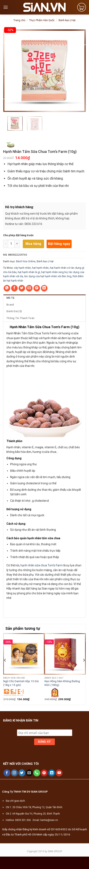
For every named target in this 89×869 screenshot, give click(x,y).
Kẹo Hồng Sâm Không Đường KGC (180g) (62, 682)
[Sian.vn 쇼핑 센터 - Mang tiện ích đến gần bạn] (44, 7)
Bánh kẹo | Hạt (67, 20)
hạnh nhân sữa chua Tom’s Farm (41, 565)
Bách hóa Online (25, 261)
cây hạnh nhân (22, 267)
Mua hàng (33, 244)
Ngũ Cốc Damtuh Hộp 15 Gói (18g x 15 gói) (21, 682)
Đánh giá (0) (14, 311)
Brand (10, 304)
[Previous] (5, 668)
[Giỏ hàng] (81, 7)
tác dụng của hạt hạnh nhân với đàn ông (47, 276)
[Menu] (5, 7)
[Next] (84, 668)
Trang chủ (19, 20)
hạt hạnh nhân (40, 267)
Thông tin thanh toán (20, 318)
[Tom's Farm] (11, 144)
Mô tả (10, 297)
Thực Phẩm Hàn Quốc (42, 20)
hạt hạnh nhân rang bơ (54, 272)
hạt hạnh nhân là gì (29, 272)
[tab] (44, 298)
